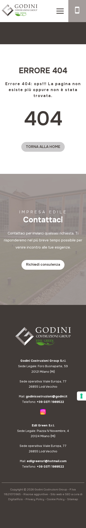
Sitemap (72, 499)
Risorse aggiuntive (35, 494)
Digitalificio (15, 499)
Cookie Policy (55, 499)
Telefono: (43, 402)
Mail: (43, 396)
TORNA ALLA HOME (43, 147)
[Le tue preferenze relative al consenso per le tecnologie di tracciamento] (81, 396)
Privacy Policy (35, 499)
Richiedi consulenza (43, 264)
